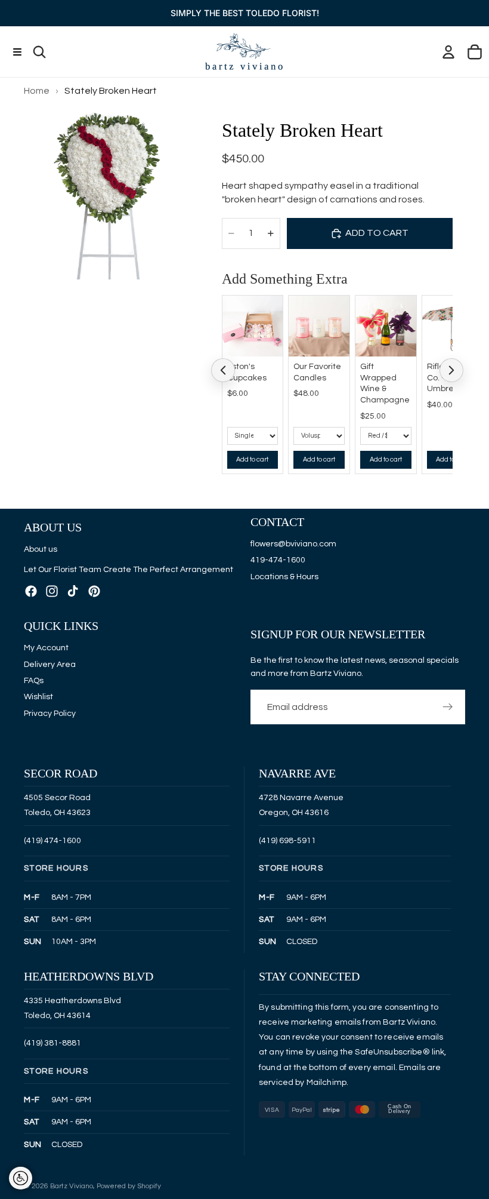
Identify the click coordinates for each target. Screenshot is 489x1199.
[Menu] (17, 52)
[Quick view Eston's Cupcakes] (270, 307)
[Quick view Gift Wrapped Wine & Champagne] (404, 307)
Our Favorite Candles (317, 372)
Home (36, 91)
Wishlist (38, 697)
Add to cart (252, 459)
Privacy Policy (50, 713)
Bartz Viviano (71, 1186)
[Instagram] (52, 590)
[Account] (448, 52)
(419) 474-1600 (52, 841)
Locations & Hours (284, 576)
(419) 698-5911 (287, 841)
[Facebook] (31, 590)
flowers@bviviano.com (293, 543)
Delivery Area (50, 664)
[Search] (39, 52)
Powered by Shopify (129, 1186)
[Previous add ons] (223, 370)
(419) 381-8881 (52, 1043)
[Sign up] (447, 707)
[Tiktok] (73, 590)
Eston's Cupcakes (247, 372)
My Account (46, 648)
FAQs (34, 681)
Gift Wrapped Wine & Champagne (385, 383)
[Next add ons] (451, 370)
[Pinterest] (94, 590)
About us (40, 549)
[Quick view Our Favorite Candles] (337, 307)
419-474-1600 (277, 560)
